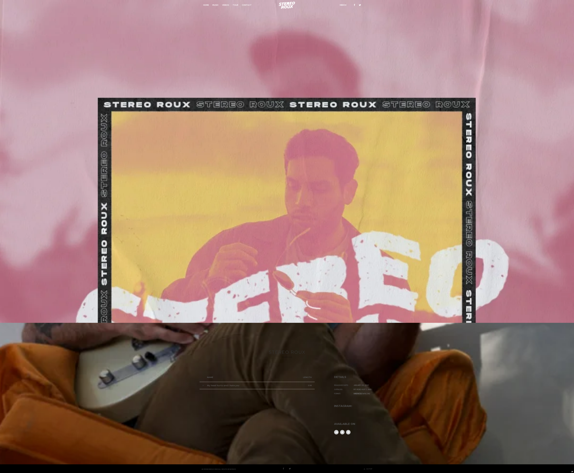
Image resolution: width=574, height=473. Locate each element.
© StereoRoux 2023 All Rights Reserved (219, 469)
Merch (343, 5)
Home (206, 5)
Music (215, 5)
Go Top (369, 469)
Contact (247, 5)
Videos (225, 5)
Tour (235, 5)
